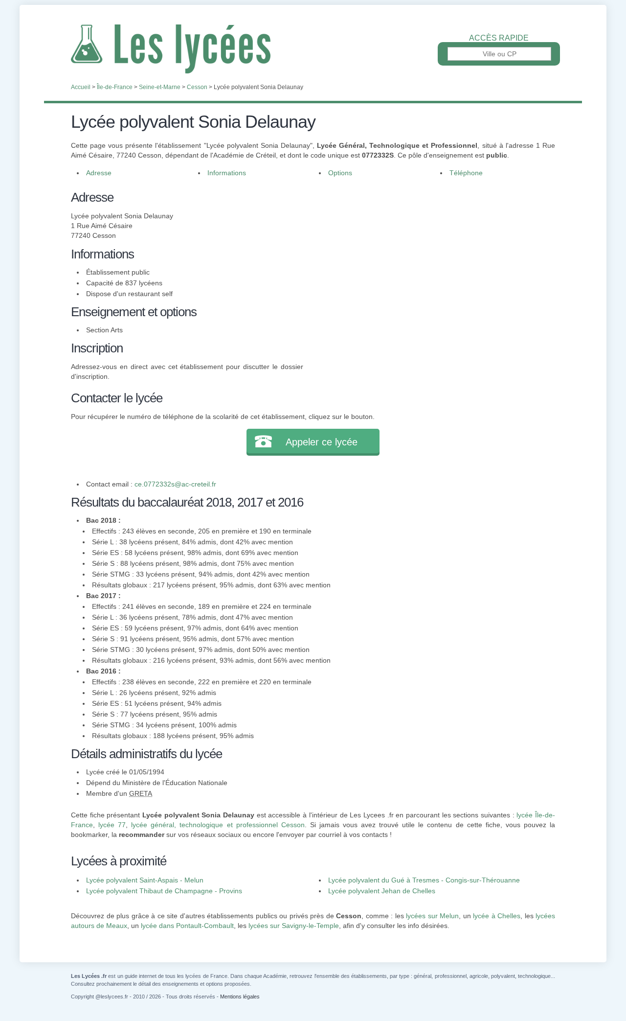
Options (340, 173)
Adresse (99, 173)
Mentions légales (240, 996)
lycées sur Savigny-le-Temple (293, 925)
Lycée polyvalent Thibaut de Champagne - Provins (164, 891)
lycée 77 (112, 825)
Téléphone (466, 173)
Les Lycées (313, 48)
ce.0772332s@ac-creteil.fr (175, 484)
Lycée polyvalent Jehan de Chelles (381, 891)
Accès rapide (499, 38)
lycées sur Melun (432, 916)
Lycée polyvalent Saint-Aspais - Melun (144, 880)
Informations (226, 173)
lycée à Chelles (496, 916)
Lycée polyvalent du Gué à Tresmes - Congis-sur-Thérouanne (424, 880)
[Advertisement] (429, 256)
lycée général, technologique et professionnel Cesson (217, 825)
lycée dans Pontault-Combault (187, 925)
